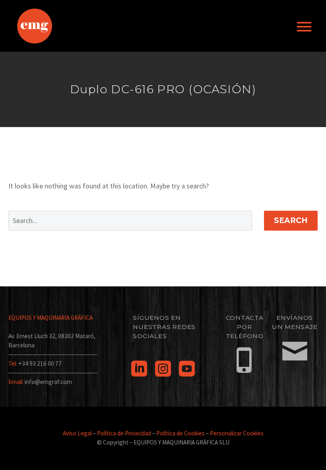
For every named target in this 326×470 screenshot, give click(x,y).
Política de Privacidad (124, 433)
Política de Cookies (180, 433)
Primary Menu (304, 27)
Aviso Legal (77, 433)
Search (291, 220)
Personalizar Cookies (237, 433)
